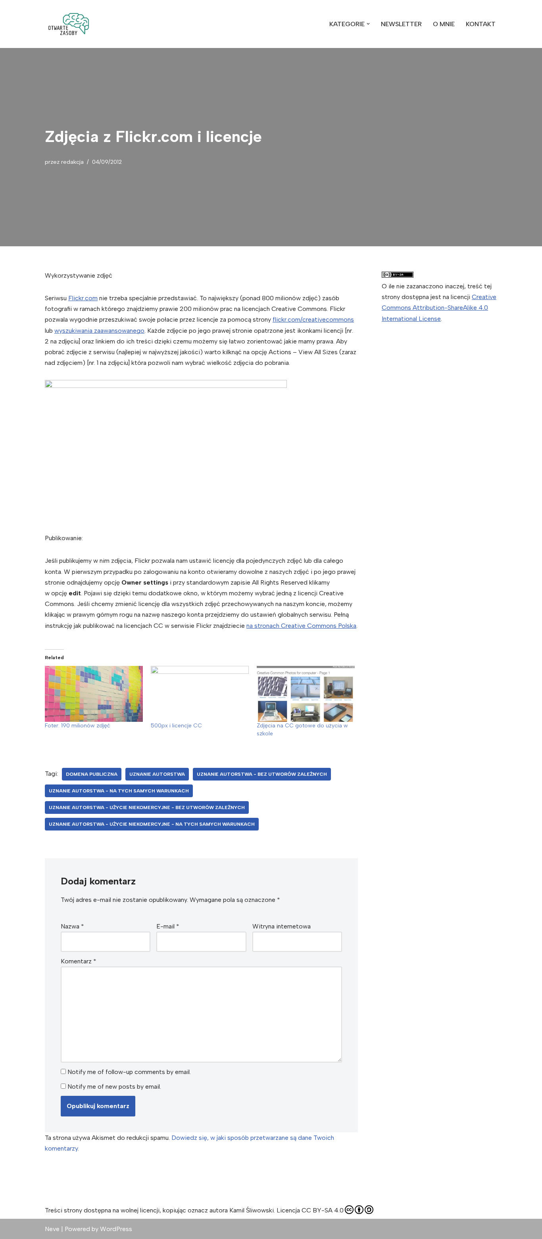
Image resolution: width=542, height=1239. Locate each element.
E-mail (167, 926)
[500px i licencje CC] (200, 694)
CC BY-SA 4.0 (323, 1210)
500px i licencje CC (176, 725)
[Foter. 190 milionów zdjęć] (94, 694)
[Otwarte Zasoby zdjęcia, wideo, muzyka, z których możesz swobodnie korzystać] (68, 24)
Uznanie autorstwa (157, 774)
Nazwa (72, 926)
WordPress (116, 1229)
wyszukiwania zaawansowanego (99, 330)
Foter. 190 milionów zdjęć (77, 725)
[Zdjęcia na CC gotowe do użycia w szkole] (306, 694)
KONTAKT (481, 24)
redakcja (72, 161)
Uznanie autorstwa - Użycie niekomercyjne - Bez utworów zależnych (147, 807)
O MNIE (444, 24)
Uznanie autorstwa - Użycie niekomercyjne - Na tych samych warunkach (152, 824)
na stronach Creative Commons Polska (301, 625)
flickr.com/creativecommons (313, 319)
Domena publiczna (91, 774)
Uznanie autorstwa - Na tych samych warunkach (119, 791)
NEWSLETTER (401, 24)
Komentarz (78, 961)
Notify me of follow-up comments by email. (129, 1072)
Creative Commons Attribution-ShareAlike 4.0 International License (439, 307)
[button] (68, 24)
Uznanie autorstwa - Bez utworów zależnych (262, 774)
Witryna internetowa (281, 926)
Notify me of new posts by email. (114, 1086)
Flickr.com (83, 298)
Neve (52, 1229)
